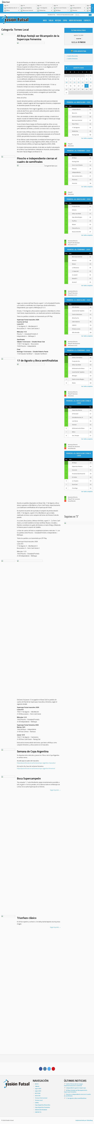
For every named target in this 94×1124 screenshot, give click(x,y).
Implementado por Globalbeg (84, 1120)
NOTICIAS (58, 20)
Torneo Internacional (41, 1098)
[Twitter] (49, 1069)
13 (78, 82)
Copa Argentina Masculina (42, 1105)
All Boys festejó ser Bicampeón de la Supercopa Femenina (38, 37)
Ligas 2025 (38, 1091)
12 (74, 82)
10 (66, 82)
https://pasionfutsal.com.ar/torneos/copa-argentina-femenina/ (36, 768)
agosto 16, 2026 (78, 35)
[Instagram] (45, 1069)
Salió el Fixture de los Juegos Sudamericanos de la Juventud (73, 1084)
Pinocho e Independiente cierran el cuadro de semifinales (37, 160)
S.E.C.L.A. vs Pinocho (78, 42)
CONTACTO (87, 20)
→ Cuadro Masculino (72, 56)
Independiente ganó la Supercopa (76, 1088)
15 (86, 82)
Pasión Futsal (51, 15)
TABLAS (51, 20)
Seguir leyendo (55, 790)
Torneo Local (39, 1100)
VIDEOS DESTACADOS (75, 20)
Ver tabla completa (87, 138)
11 (70, 82)
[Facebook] (40, 1069)
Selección (37, 1095)
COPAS (65, 20)
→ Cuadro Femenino (72, 59)
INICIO (45, 20)
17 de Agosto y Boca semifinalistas (37, 360)
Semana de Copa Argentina (32, 751)
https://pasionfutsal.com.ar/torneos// (36, 763)
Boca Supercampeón (29, 778)
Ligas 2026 (38, 1088)
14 (82, 82)
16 (90, 82)
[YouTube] (53, 1069)
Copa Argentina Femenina (42, 1107)
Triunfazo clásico (26, 918)
